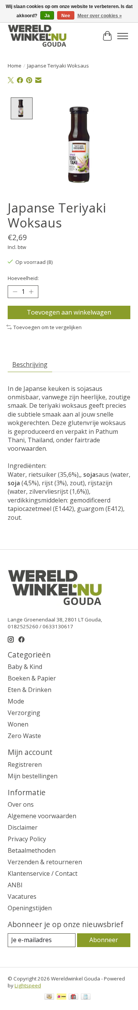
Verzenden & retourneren (45, 862)
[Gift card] (73, 997)
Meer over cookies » (99, 15)
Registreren (25, 764)
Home (14, 65)
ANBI (15, 885)
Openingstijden (30, 908)
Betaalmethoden (32, 850)
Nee (65, 15)
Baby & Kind (25, 666)
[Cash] (49, 997)
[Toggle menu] (122, 36)
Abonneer (103, 940)
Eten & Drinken (29, 689)
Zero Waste (24, 736)
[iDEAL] (61, 997)
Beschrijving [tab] (30, 364)
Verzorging (24, 712)
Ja (47, 15)
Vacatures (22, 896)
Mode (16, 701)
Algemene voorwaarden (42, 816)
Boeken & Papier (32, 678)
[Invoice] (85, 997)
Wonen (18, 724)
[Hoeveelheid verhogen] (31, 292)
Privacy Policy (27, 839)
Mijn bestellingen (33, 776)
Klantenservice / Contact (42, 873)
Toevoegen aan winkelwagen (69, 312)
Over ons (21, 804)
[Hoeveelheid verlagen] (15, 292)
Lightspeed (28, 985)
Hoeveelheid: (23, 278)
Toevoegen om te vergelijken (47, 327)
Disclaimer (23, 827)
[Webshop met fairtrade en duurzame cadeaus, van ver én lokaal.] (37, 36)
